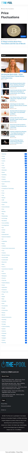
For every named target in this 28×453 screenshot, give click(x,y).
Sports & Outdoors (6, 236)
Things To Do (5, 292)
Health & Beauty (6, 282)
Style (3, 204)
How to (3, 266)
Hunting (4, 321)
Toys (3, 250)
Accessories (5, 305)
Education (4, 170)
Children (4, 246)
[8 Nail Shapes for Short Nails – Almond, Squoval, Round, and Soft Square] (5, 106)
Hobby (3, 232)
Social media (5, 257)
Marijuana (4, 275)
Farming (4, 342)
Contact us (3, 409)
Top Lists (4, 280)
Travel (3, 167)
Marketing (4, 186)
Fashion (4, 179)
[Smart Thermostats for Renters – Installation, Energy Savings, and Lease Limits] (5, 126)
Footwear (4, 333)
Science (4, 331)
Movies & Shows (6, 255)
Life (3, 163)
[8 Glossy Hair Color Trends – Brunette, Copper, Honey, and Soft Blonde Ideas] (5, 119)
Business (4, 154)
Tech (3, 165)
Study (3, 285)
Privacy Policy (4, 403)
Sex (3, 227)
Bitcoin (3, 315)
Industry (4, 252)
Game (3, 172)
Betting (3, 211)
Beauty (3, 197)
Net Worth (4, 220)
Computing (4, 202)
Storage (4, 324)
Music (3, 243)
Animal (3, 229)
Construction (5, 259)
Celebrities (4, 241)
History (3, 340)
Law (3, 190)
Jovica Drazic (5, 39)
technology (4, 218)
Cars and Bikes (5, 223)
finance (3, 177)
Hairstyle (4, 301)
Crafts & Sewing (5, 326)
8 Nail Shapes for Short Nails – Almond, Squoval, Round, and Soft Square (18, 105)
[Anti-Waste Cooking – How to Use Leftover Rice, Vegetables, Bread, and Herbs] (5, 99)
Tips (3, 195)
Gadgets (4, 338)
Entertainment (5, 234)
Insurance (4, 289)
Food (3, 193)
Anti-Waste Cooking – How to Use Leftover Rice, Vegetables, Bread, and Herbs (18, 98)
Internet (4, 273)
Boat (3, 298)
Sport (3, 183)
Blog (3, 213)
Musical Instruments (6, 317)
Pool (3, 209)
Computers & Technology (8, 188)
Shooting (4, 319)
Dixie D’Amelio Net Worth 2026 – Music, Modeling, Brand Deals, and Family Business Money (18, 85)
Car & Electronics (6, 181)
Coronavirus (5, 310)
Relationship (5, 216)
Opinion (3, 328)
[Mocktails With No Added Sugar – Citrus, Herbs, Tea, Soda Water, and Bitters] (5, 113)
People (3, 308)
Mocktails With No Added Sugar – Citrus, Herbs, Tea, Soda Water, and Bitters (18, 112)
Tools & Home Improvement (8, 248)
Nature (3, 312)
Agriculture (4, 287)
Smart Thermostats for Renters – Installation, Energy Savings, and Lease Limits (18, 126)
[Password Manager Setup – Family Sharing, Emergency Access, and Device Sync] (5, 142)
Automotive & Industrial (7, 269)
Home (3, 8)
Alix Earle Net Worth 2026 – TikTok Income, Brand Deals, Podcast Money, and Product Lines (12, 76)
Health (3, 158)
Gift (3, 271)
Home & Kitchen (5, 206)
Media (3, 296)
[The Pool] (7, 2)
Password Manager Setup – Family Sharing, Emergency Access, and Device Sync (17, 141)
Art (2, 239)
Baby (3, 264)
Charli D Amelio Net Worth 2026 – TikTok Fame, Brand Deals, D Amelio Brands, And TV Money (18, 92)
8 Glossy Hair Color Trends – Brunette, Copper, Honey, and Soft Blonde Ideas (18, 119)
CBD (3, 200)
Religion (4, 335)
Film (3, 294)
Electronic (4, 262)
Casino (3, 160)
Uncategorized (5, 225)
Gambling (4, 174)
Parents (4, 278)
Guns (3, 303)
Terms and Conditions (6, 406)
